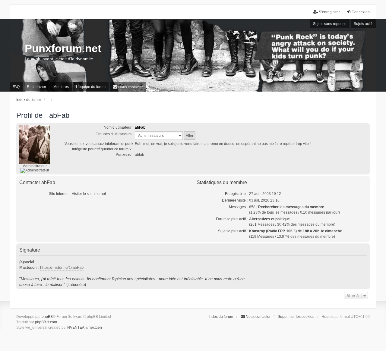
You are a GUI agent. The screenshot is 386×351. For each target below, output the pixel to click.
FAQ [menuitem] (16, 87)
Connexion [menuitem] (361, 12)
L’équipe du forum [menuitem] (91, 87)
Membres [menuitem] (61, 87)
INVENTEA (75, 327)
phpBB (47, 317)
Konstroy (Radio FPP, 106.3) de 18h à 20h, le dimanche (295, 231)
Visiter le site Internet (89, 194)
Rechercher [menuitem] (36, 87)
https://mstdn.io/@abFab (62, 267)
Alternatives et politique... (271, 219)
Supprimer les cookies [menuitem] (296, 317)
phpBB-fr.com (46, 322)
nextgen (95, 327)
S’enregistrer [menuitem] (329, 12)
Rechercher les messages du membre (291, 207)
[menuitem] (128, 87)
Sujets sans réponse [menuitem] (329, 24)
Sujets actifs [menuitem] (363, 24)
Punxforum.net (63, 48)
